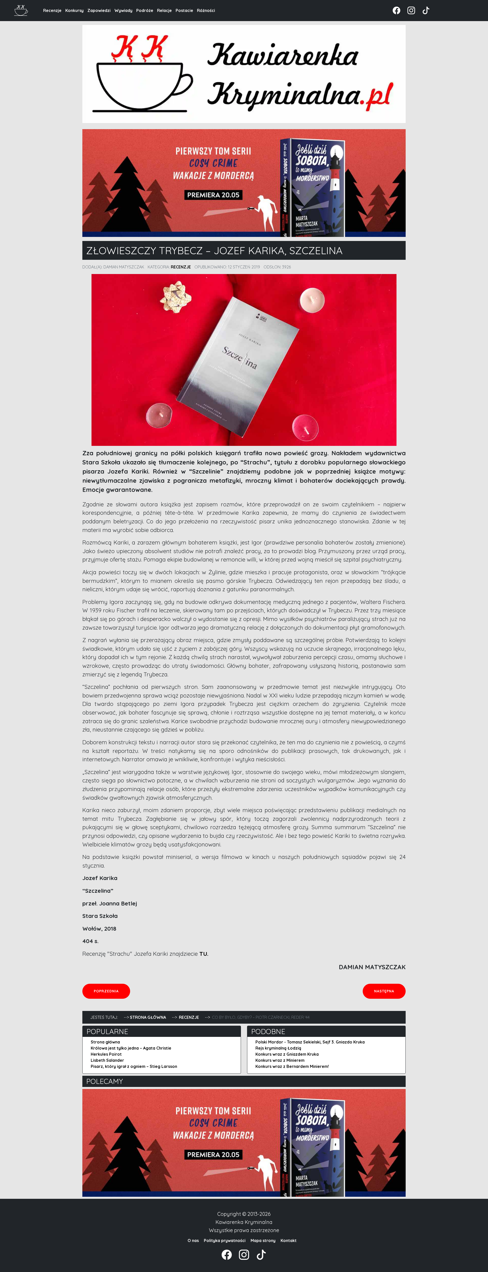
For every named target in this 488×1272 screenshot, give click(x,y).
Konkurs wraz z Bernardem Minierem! (292, 1066)
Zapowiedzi (99, 10)
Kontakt (289, 1240)
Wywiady (123, 10)
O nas (193, 1240)
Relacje (164, 10)
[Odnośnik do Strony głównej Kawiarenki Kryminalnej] (21, 9)
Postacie (184, 10)
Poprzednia (112, 991)
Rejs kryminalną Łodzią (278, 1048)
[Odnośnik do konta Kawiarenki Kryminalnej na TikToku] (423, 9)
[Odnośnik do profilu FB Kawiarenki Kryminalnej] (397, 9)
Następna (390, 991)
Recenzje (52, 10)
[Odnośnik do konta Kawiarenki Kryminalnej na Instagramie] (408, 9)
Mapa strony (263, 1240)
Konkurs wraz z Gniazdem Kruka (287, 1054)
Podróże (144, 10)
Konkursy (74, 10)
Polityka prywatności (225, 1240)
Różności (206, 10)
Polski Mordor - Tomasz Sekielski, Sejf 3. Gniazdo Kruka (310, 1041)
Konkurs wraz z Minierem (279, 1060)
